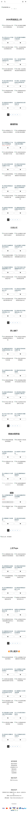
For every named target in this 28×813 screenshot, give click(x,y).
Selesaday (14, 780)
